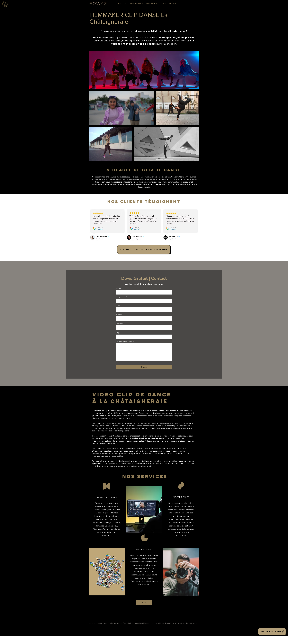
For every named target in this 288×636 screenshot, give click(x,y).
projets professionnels (124, 182)
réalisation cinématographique (146, 438)
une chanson (98, 416)
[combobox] (144, 327)
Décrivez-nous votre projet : (126, 341)
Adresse (119, 323)
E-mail (118, 305)
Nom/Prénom (121, 297)
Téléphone (119, 314)
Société (118, 288)
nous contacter (155, 184)
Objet (118, 332)
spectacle (96, 463)
